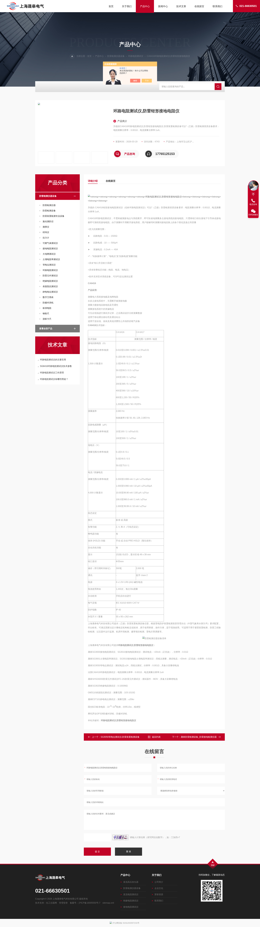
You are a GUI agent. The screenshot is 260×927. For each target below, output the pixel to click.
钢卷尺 (46, 313)
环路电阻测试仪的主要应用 (53, 359)
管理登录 (63, 903)
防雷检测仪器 (49, 205)
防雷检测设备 (49, 210)
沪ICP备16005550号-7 (89, 903)
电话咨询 (253, 204)
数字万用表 (48, 297)
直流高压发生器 (130, 882)
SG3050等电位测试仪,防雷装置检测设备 (120, 737)
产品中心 (145, 6)
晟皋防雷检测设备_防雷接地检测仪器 (199, 737)
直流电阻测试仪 (130, 894)
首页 (111, 6)
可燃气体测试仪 (50, 243)
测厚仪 (46, 227)
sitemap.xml (108, 903)
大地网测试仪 (49, 254)
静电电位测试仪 (50, 292)
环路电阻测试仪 (135, 56)
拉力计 (46, 238)
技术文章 (181, 6)
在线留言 (199, 6)
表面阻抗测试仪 (50, 286)
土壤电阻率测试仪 (51, 259)
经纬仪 (46, 232)
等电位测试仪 (49, 265)
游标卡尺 (47, 319)
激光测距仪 (48, 221)
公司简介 (159, 882)
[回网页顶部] (253, 194)
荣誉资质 (159, 894)
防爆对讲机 (48, 303)
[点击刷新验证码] (120, 837)
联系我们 (217, 6)
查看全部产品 (45, 328)
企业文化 (159, 888)
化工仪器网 (51, 903)
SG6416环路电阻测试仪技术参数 (56, 366)
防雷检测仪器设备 (116, 56)
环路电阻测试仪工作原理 (52, 372)
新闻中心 (163, 6)
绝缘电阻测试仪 (50, 281)
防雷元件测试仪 (50, 275)
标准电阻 (47, 308)
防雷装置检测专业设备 (53, 216)
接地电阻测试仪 (50, 248)
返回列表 (156, 737)
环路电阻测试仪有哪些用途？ (54, 379)
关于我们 (127, 6)
